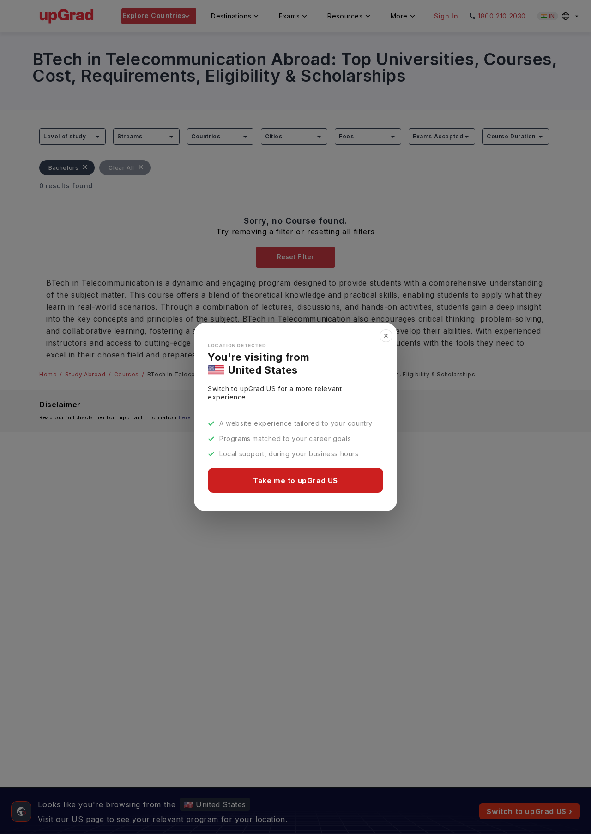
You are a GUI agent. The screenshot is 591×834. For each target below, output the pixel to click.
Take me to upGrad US (295, 480)
